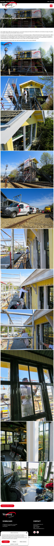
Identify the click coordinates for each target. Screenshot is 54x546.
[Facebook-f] (37, 532)
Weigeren (14, 541)
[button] (26, 532)
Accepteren (6, 541)
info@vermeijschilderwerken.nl (38, 528)
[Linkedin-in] (34, 532)
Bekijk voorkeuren (23, 541)
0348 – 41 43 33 (50, 1)
